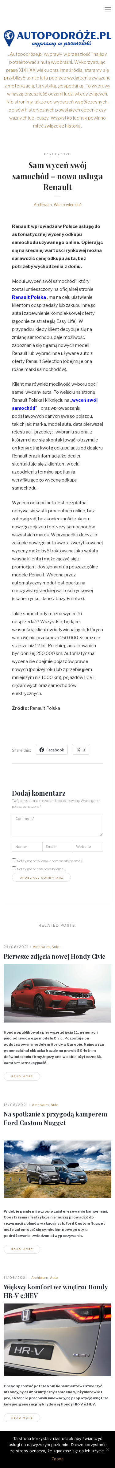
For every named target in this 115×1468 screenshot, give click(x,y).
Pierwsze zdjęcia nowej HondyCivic (54, 956)
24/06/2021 (16, 947)
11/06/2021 (15, 1277)
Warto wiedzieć (68, 204)
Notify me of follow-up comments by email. (50, 861)
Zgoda (57, 1458)
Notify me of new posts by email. (41, 869)
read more (22, 1076)
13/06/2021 (16, 1105)
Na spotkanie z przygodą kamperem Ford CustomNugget (55, 1118)
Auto (55, 947)
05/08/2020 (57, 154)
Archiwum (43, 204)
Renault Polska (29, 297)
